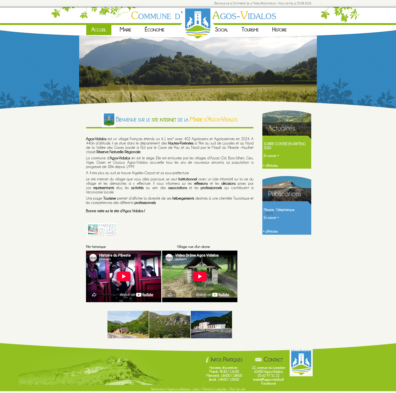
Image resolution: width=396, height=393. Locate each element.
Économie (154, 29)
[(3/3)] (211, 324)
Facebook (268, 383)
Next (321, 72)
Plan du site (237, 389)
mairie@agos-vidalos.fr (268, 379)
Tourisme (250, 29)
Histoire (279, 29)
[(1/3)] (128, 324)
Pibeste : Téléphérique (279, 210)
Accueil (98, 29)
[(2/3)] (169, 324)
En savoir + (271, 156)
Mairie (125, 29)
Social (221, 29)
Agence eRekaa (178, 389)
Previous (75, 72)
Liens (196, 389)
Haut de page (301, 351)
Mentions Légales (214, 389)
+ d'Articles (270, 166)
